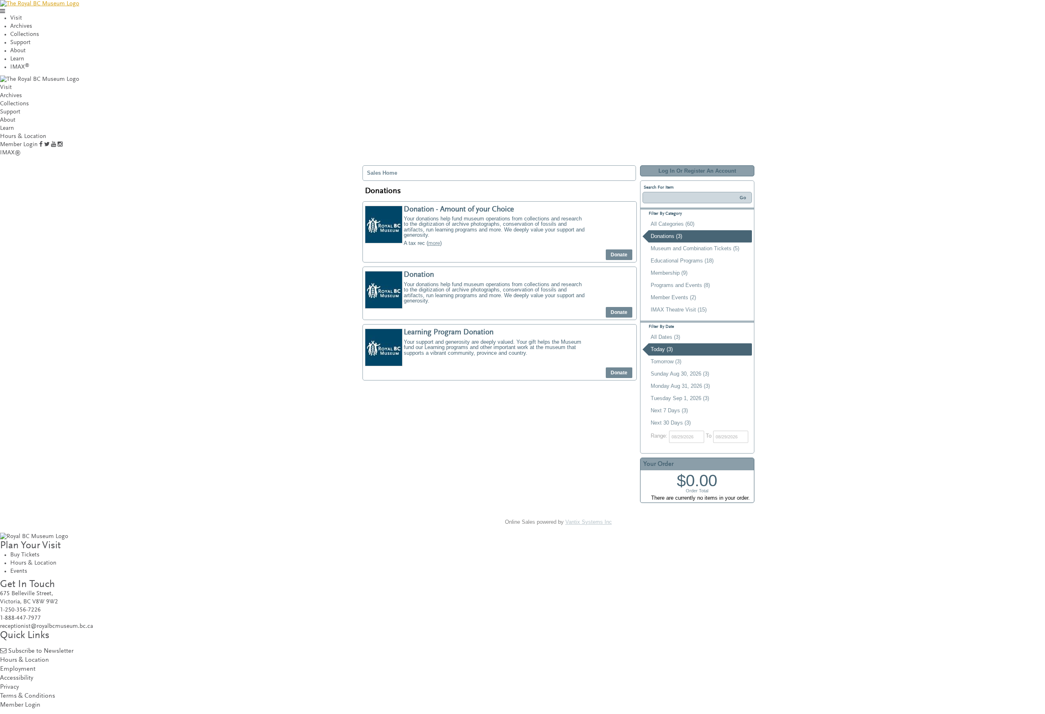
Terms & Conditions (27, 696)
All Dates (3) (665, 337)
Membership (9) (669, 273)
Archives (21, 26)
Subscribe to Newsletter (40, 651)
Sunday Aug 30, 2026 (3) (680, 374)
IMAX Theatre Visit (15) (679, 310)
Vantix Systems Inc (588, 522)
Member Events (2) (673, 297)
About (18, 51)
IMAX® (10, 153)
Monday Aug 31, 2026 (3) (680, 386)
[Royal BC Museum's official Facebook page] (40, 145)
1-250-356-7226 (20, 610)
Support (20, 43)
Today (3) (662, 349)
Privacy (9, 687)
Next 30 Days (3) (671, 423)
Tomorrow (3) (666, 361)
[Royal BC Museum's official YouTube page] (53, 145)
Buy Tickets (25, 555)
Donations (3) (666, 236)
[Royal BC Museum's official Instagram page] (60, 145)
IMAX (19, 67)
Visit (16, 18)
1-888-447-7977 (20, 618)
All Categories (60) (672, 224)
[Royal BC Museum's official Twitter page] (46, 145)
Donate (619, 255)
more (434, 243)
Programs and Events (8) (680, 285)
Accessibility (16, 678)
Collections (24, 34)
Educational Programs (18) (682, 261)
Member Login (19, 145)
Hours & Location (23, 136)
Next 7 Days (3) (669, 410)
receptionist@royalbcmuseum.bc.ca (46, 626)
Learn (17, 59)
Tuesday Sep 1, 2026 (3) (680, 398)
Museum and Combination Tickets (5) (695, 248)
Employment (18, 669)
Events (18, 571)
